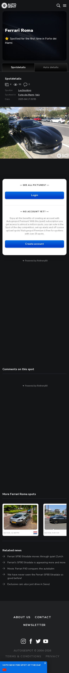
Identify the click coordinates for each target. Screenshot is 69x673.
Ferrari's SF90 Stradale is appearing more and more (36, 562)
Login (34, 195)
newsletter (34, 625)
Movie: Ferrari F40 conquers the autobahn (30, 568)
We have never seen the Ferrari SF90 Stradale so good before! (35, 576)
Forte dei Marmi (26, 94)
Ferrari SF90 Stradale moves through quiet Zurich (35, 556)
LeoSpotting (24, 90)
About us (22, 617)
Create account (34, 244)
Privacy (53, 656)
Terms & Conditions (23, 656)
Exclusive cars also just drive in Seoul (28, 584)
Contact (43, 617)
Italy (37, 94)
